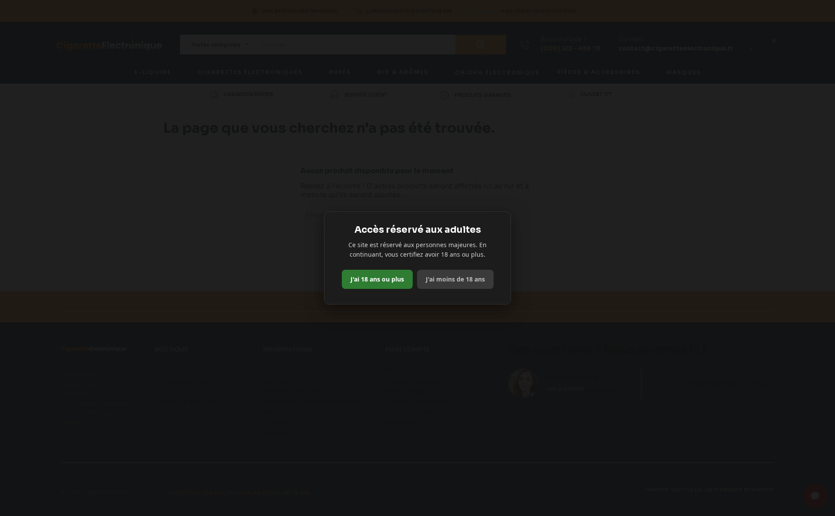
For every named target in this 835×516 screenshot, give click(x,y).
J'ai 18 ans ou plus (377, 279)
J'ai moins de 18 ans (455, 279)
